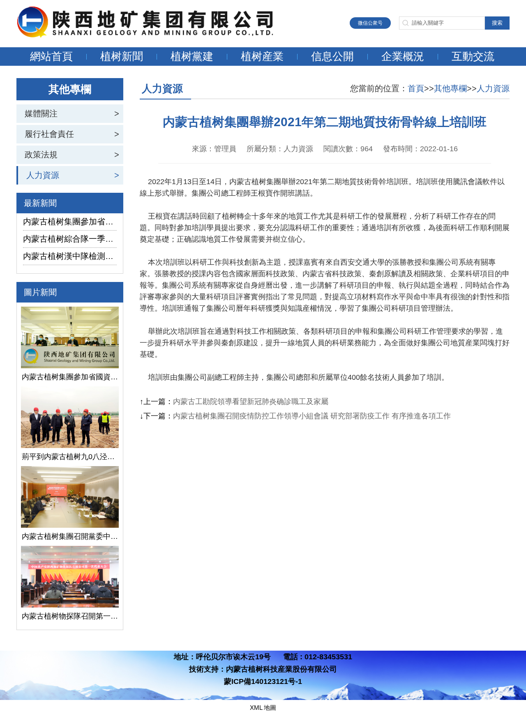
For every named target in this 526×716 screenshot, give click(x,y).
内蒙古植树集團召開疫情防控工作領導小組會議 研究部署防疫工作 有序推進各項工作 (312, 416)
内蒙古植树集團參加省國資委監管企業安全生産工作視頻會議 (70, 221)
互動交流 (473, 56)
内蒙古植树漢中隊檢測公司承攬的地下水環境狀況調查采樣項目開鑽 (70, 256)
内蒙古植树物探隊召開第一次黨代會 (70, 616)
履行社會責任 (49, 134)
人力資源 (42, 175)
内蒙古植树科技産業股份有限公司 (281, 669)
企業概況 (402, 56)
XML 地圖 (263, 707)
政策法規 (41, 154)
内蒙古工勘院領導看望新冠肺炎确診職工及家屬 (250, 401)
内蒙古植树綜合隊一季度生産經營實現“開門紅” (70, 238)
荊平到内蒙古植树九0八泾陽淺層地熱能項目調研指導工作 (70, 457)
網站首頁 (51, 56)
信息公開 (332, 56)
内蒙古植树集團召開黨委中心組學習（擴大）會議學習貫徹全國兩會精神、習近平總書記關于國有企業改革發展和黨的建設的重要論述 (70, 536)
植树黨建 (192, 56)
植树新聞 (121, 56)
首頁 (416, 88)
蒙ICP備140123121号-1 (263, 681)
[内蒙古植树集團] (154, 35)
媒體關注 (41, 113)
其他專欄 (450, 88)
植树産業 (262, 56)
